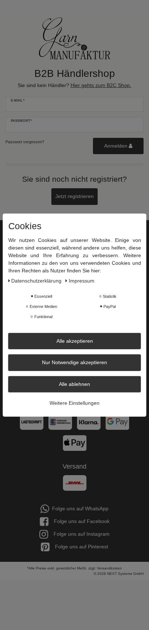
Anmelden (116, 146)
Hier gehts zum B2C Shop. (101, 85)
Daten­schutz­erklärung (37, 280)
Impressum (81, 280)
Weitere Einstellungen (74, 403)
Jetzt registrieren (74, 196)
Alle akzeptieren (74, 340)
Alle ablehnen (74, 384)
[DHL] (74, 482)
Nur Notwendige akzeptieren (74, 362)
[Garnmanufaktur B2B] (74, 38)
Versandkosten (109, 568)
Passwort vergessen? (24, 142)
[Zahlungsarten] (74, 424)
